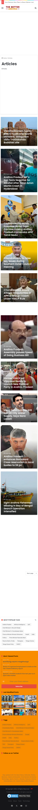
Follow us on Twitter (11, 753)
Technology (26, 801)
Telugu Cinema (30, 641)
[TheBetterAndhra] (12, 8)
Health (27, 634)
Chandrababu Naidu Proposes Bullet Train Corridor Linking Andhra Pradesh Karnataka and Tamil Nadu (18, 229)
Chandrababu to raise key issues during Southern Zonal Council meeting (17, 262)
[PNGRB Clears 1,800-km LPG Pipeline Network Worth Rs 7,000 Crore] (19, 705)
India (33, 634)
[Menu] (2, 8)
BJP (29, 624)
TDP (4, 744)
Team (19, 801)
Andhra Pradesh (7, 624)
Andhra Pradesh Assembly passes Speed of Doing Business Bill (18, 352)
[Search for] (36, 8)
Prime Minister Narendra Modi (17, 637)
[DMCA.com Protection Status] (19, 798)
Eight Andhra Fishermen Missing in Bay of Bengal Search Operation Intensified (18, 507)
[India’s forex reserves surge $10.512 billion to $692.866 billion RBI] (31, 698)
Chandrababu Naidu (8, 728)
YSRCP (18, 644)
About (15, 801)
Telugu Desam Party (8, 644)
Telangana (20, 641)
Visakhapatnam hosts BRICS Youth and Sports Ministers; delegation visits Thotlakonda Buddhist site (18, 136)
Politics (5, 637)
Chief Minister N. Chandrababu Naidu (13, 631)
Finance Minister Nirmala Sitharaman (13, 634)
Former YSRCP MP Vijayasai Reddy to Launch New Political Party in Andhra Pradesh (18, 383)
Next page (30, 573)
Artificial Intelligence (19, 624)
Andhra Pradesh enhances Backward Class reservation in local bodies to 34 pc (19, 461)
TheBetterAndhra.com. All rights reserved (19, 792)
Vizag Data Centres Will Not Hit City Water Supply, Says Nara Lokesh (18, 414)
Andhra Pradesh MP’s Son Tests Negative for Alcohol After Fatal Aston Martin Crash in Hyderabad (18, 183)
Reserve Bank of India (9, 641)
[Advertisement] (19, 32)
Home (5, 58)
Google (27, 734)
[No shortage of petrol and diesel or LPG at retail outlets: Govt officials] (31, 705)
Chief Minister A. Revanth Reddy (11, 628)
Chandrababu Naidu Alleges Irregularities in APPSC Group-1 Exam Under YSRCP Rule (17, 294)
